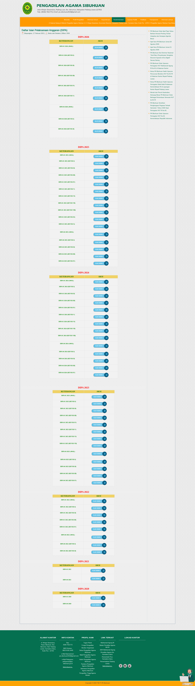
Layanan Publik (132, 19)
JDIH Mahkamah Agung (107, 650)
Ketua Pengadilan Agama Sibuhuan (88, 651)
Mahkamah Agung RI (107, 643)
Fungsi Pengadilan (88, 645)
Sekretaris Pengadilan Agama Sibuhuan (88, 669)
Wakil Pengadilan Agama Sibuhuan (88, 656)
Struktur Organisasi (87, 648)
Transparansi (154, 19)
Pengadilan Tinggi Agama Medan (87, 674)
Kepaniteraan (105, 19)
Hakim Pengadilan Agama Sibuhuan (87, 660)
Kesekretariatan (119, 19)
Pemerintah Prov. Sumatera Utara (107, 658)
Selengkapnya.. (68, 667)
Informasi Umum (92, 19)
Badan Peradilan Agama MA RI (107, 646)
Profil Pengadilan (78, 19)
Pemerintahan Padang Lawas (107, 662)
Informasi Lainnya (167, 19)
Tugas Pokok (87, 643)
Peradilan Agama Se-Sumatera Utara (107, 653)
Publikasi (143, 19)
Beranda (67, 19)
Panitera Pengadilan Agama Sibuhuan (87, 665)
